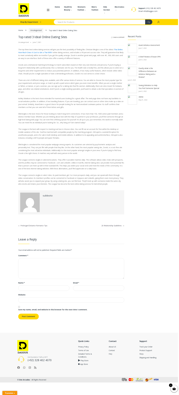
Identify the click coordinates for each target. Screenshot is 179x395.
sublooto (48, 195)
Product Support (145, 350)
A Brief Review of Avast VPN (149, 57)
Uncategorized (36, 30)
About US (112, 347)
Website (21, 295)
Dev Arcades (24, 380)
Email (76, 283)
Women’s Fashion (81, 8)
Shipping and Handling (147, 357)
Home (57, 7)
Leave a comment (118, 37)
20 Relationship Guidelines (112, 225)
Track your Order (146, 347)
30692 (141, 97)
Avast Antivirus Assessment (149, 45)
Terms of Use (83, 350)
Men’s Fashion (95, 8)
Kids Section (106, 8)
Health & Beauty (68, 8)
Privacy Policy (83, 347)
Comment (23, 255)
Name (21, 283)
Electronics (119, 7)
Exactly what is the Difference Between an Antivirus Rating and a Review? (147, 72)
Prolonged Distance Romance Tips (32, 225)
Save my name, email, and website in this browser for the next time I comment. (52, 310)
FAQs (141, 354)
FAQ (110, 354)
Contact (112, 350)
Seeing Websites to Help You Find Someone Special (149, 86)
